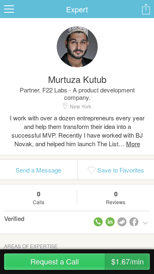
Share (146, 9)
